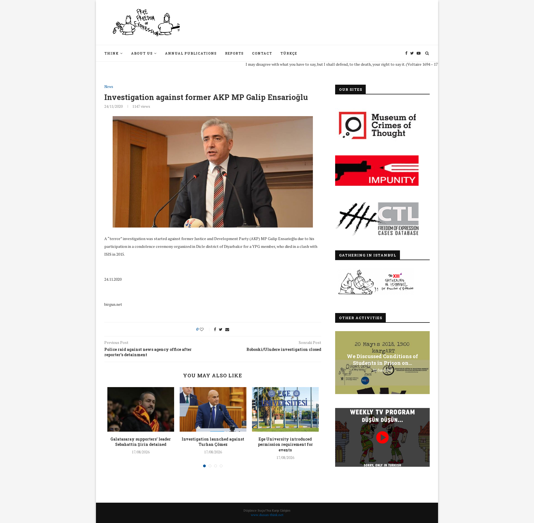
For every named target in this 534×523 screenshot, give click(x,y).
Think (111, 53)
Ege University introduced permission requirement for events (285, 444)
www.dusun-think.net (267, 515)
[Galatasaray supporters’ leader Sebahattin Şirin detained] (140, 409)
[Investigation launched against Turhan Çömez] (213, 409)
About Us (142, 53)
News (108, 87)
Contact (262, 53)
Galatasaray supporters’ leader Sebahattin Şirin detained (140, 441)
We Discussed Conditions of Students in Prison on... (382, 359)
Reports (234, 53)
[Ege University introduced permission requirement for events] (285, 409)
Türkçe (288, 53)
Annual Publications (191, 53)
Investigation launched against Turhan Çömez (213, 441)
